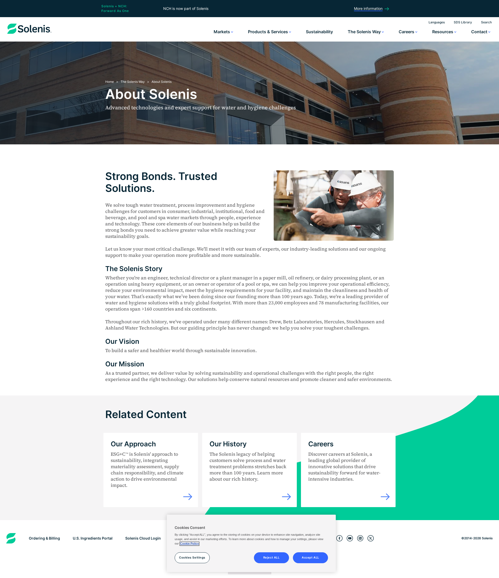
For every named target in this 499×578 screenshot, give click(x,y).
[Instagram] (360, 538)
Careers (407, 31)
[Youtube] (350, 538)
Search (486, 22)
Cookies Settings (192, 558)
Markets (222, 31)
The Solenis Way (365, 31)
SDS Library (463, 22)
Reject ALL (271, 558)
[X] (371, 538)
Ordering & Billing (44, 538)
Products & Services (268, 31)
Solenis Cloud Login (143, 538)
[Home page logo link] (29, 34)
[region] (251, 543)
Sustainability (319, 31)
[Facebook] (339, 538)
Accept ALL (310, 558)
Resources (443, 31)
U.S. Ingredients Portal (93, 538)
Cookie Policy (189, 543)
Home (109, 82)
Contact (479, 31)
